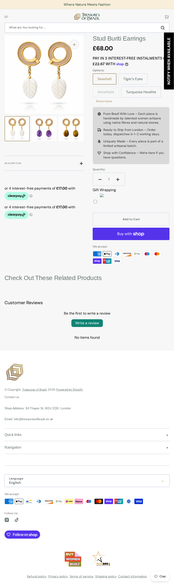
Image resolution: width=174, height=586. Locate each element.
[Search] (163, 27)
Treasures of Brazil (34, 389)
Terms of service (81, 576)
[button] (6, 17)
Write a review (87, 323)
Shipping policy (105, 576)
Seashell (107, 80)
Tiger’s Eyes (135, 80)
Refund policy (36, 576)
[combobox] (87, 28)
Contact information (132, 576)
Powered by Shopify (69, 389)
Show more (104, 101)
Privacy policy (58, 576)
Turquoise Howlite (143, 94)
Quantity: (99, 169)
